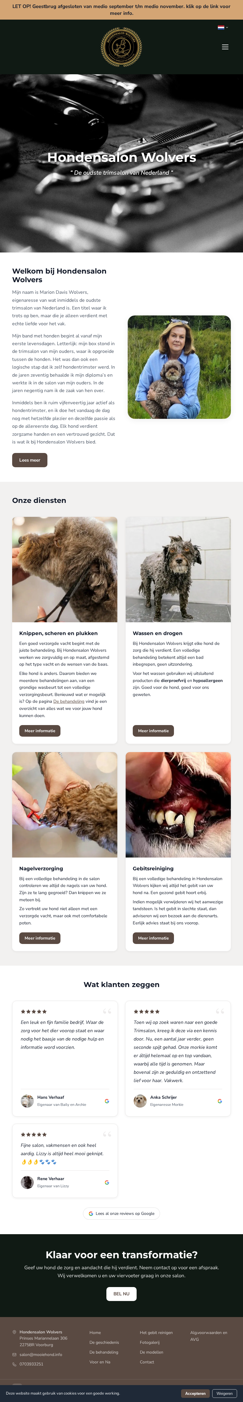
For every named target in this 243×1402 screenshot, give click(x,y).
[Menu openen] (225, 47)
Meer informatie (40, 731)
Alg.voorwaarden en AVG (208, 1336)
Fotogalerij (150, 1342)
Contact (147, 1362)
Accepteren (195, 1393)
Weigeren (225, 1393)
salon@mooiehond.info (41, 1354)
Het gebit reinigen (156, 1332)
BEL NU (121, 1294)
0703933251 (31, 1364)
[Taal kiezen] (223, 27)
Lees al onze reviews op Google (125, 1213)
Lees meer (29, 460)
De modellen (151, 1352)
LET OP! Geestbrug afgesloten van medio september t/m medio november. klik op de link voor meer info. (121, 10)
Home (95, 1332)
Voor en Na (99, 1362)
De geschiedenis (104, 1342)
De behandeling (68, 701)
